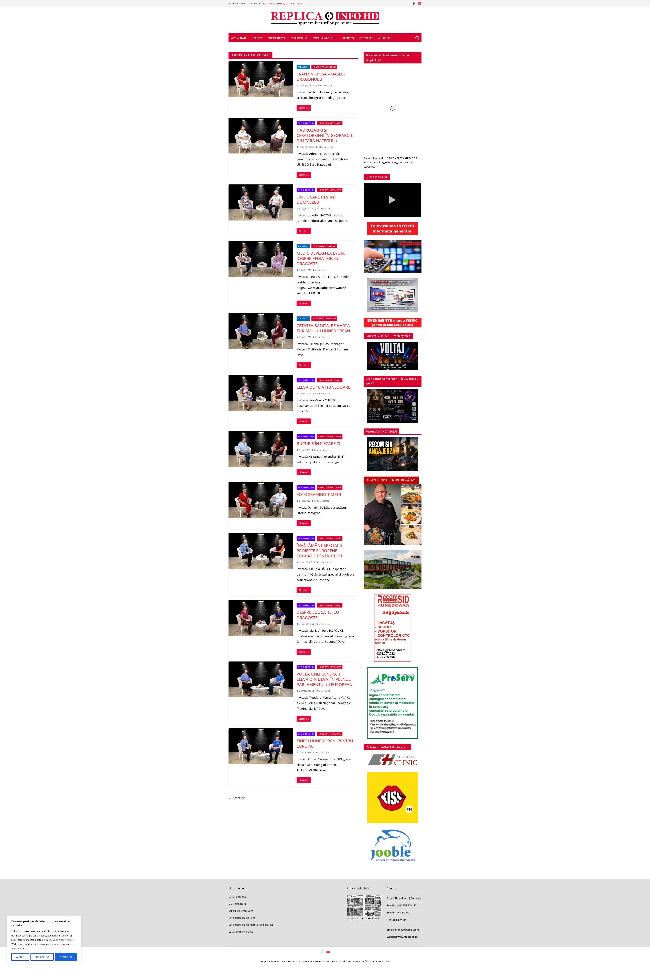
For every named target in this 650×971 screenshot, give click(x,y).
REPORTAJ (348, 38)
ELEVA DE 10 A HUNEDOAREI (324, 387)
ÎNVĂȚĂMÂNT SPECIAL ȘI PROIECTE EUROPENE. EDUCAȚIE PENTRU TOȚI (320, 551)
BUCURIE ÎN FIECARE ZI (318, 443)
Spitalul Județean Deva (241, 910)
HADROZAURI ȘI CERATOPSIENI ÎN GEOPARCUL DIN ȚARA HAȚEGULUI (325, 135)
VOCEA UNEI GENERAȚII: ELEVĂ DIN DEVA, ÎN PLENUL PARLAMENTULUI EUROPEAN (324, 679)
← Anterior (237, 798)
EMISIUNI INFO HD (322, 38)
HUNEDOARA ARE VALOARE (324, 67)
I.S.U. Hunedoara (238, 896)
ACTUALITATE (238, 38)
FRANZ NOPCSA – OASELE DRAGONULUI (321, 76)
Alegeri (20, 956)
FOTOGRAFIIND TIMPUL (319, 494)
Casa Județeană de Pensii (242, 917)
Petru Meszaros (325, 85)
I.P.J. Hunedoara (237, 903)
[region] (44, 939)
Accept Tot (66, 956)
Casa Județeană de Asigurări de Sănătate (251, 924)
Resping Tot (42, 956)
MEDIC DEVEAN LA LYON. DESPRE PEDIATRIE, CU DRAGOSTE (321, 258)
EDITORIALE (366, 38)
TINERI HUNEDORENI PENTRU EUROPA (325, 743)
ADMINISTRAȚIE (277, 38)
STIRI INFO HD (299, 38)
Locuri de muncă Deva (241, 931)
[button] (335, 38)
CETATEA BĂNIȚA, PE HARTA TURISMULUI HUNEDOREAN (323, 328)
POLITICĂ (257, 38)
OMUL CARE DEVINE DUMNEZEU (316, 199)
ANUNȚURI (384, 38)
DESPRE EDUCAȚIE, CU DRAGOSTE (318, 614)
